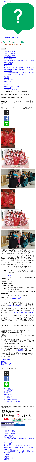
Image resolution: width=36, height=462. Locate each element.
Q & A (26, 60)
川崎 (15, 69)
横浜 (18, 69)
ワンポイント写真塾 (17, 74)
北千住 (26, 67)
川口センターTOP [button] (9, 51)
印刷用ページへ (7, 365)
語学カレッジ (31, 72)
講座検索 (6, 76)
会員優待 (31, 60)
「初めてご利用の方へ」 (16, 305)
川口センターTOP (9, 53)
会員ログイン (14, 38)
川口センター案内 (9, 55)
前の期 (11, 275)
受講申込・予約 (5, 359)
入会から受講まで (19, 60)
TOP (2, 1)
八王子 (31, 67)
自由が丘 (27, 69)
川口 (23, 69)
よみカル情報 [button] (8, 71)
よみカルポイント (9, 62)
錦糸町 (22, 67)
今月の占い (7, 74)
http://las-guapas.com (13, 298)
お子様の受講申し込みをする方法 (24, 312)
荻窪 (14, 67)
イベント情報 (8, 72)
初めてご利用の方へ (10, 58)
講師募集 (6, 78)
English (7, 1)
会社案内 (6, 392)
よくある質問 (8, 64)
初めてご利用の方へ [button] (10, 57)
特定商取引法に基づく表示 (12, 401)
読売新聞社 (7, 398)
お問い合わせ (8, 81)
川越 (31, 69)
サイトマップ (8, 403)
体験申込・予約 (5, 361)
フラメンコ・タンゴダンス (12, 89)
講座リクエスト (8, 79)
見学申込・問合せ (7, 363)
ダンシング (7, 88)
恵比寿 (18, 67)
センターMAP (8, 67)
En (4, 1)
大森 (12, 69)
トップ (6, 84)
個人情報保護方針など (10, 399)
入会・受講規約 (8, 60)
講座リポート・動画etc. (19, 72)
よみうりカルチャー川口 (11, 86)
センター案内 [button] (8, 65)
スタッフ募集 (8, 396)
